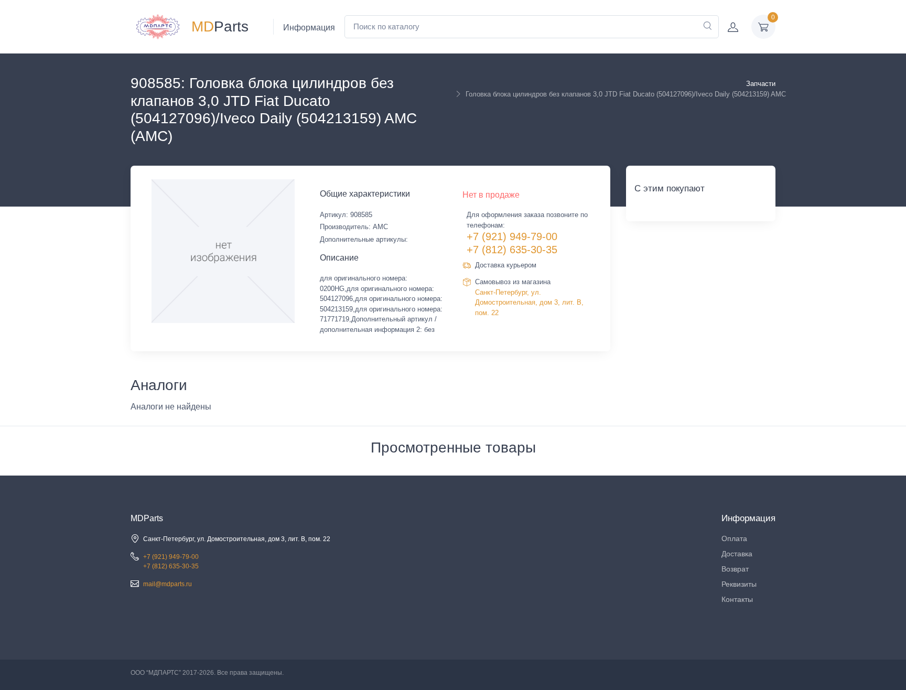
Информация (309, 27)
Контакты (737, 599)
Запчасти (760, 84)
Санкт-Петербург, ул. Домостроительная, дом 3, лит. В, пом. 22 (529, 302)
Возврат (735, 569)
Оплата (734, 538)
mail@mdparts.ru (167, 584)
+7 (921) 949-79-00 (512, 236)
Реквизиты (739, 584)
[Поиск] (707, 27)
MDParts (147, 518)
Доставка (736, 553)
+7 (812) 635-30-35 (512, 249)
